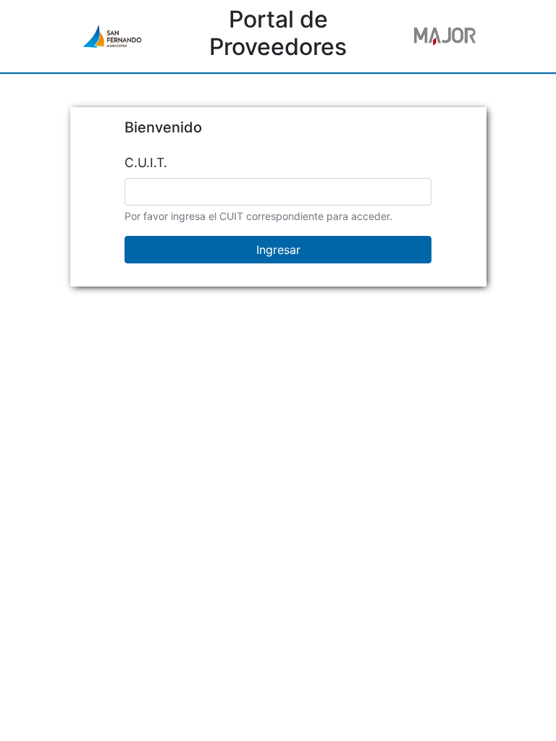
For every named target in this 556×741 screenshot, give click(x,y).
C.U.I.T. (146, 162)
